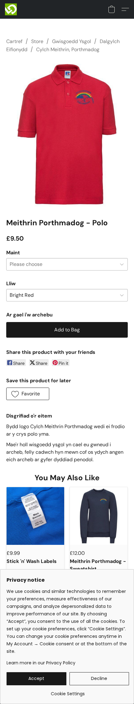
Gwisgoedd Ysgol (71, 41)
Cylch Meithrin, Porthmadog (67, 49)
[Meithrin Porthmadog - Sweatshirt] (98, 516)
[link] (68, 691)
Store (37, 41)
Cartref (14, 41)
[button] (11, 9)
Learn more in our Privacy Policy (41, 663)
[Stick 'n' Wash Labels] (35, 516)
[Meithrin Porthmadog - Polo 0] (67, 134)
